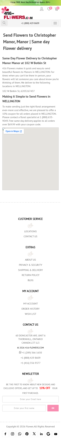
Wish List (30, 313)
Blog (30, 280)
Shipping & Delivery (30, 270)
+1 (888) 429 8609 (30, 23)
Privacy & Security (30, 264)
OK (53, 408)
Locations (30, 231)
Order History (30, 308)
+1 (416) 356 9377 (31, 362)
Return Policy (30, 275)
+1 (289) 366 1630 (32, 352)
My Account (30, 303)
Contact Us (30, 236)
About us (30, 259)
